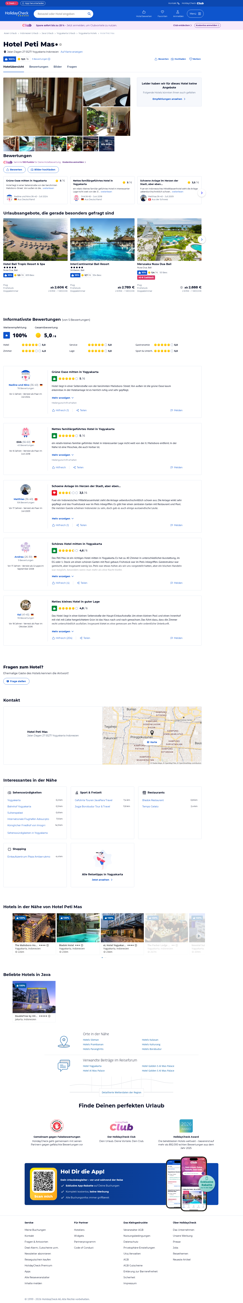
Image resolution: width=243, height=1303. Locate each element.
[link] (144, 14)
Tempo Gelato (150, 806)
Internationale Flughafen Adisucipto (28, 819)
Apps (27, 1271)
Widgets (79, 1235)
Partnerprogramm (85, 1241)
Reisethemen (180, 1253)
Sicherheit (129, 1277)
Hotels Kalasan (150, 1039)
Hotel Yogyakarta (92, 1066)
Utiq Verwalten (132, 1253)
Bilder (58, 66)
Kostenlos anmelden (206, 25)
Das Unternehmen (183, 1229)
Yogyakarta (13, 800)
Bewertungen (38, 66)
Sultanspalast (15, 812)
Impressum (130, 1283)
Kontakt (172, 3)
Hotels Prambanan (93, 1044)
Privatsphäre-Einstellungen (139, 1247)
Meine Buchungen (35, 1229)
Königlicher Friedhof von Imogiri (26, 825)
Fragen (72, 66)
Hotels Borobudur (152, 1049)
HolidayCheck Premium (38, 1265)
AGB (126, 1259)
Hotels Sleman (91, 1039)
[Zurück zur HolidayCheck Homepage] (16, 13)
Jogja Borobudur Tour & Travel (92, 806)
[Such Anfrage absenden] (89, 14)
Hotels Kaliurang (151, 1044)
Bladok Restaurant (153, 800)
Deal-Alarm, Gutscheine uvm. (42, 1247)
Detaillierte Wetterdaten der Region (121, 1092)
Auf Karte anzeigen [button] (72, 51)
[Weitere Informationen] (181, 287)
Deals (10, 3)
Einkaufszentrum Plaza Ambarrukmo (28, 856)
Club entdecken (181, 25)
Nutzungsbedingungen (136, 1235)
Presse (177, 1241)
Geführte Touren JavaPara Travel (93, 800)
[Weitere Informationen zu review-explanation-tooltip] (48, 59)
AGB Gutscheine (132, 1265)
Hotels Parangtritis (93, 1049)
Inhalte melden (33, 1283)
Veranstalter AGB (133, 1229)
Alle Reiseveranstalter (37, 1277)
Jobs (175, 1247)
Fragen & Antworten (36, 1241)
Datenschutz (130, 1241)
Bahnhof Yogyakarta (19, 806)
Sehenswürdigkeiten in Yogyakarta (27, 832)
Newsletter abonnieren (38, 1253)
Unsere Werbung (183, 1235)
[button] (42, 107)
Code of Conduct (84, 1247)
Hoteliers (79, 1229)
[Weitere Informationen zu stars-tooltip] (60, 44)
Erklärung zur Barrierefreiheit (140, 1271)
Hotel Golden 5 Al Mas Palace (158, 1066)
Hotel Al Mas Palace (94, 1070)
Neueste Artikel (182, 1259)
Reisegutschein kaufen (38, 1259)
